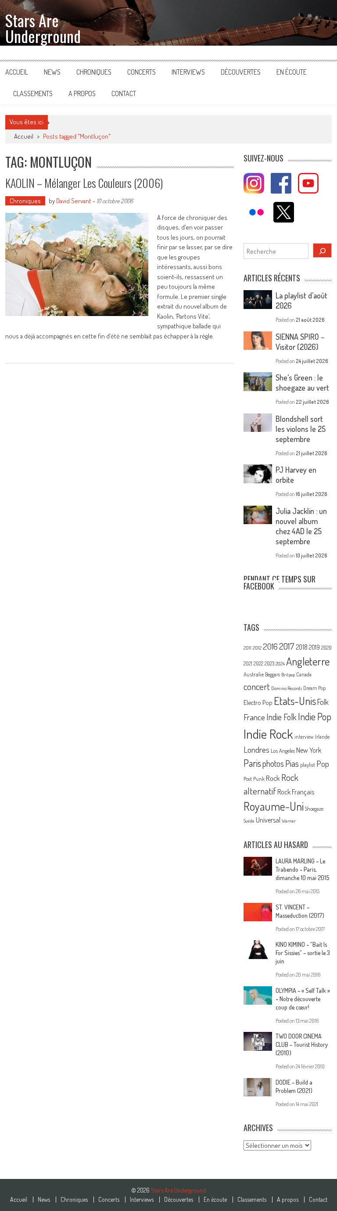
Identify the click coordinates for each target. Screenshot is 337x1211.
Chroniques (93, 72)
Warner (289, 821)
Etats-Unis (295, 701)
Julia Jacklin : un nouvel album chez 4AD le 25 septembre (301, 526)
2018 (302, 647)
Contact (123, 93)
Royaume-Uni (274, 806)
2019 (314, 647)
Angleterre (308, 661)
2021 (248, 663)
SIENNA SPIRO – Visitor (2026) (300, 342)
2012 (257, 648)
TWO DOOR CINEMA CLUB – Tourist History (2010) (302, 1044)
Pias (292, 763)
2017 (286, 646)
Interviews (188, 72)
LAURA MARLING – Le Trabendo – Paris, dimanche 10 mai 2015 (302, 869)
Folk (323, 702)
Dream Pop (314, 688)
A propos (82, 93)
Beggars (272, 674)
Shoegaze (314, 808)
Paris (252, 763)
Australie (254, 674)
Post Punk (254, 778)
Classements (33, 93)
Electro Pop (258, 702)
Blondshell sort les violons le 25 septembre (301, 429)
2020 (326, 647)
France (254, 717)
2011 (247, 648)
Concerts (141, 72)
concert (257, 686)
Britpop (288, 675)
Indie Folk (281, 717)
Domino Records (286, 688)
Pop (322, 763)
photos (273, 763)
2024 (280, 664)
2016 (270, 646)
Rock (273, 778)
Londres (256, 749)
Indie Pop (314, 716)
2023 (269, 663)
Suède (249, 821)
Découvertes (241, 72)
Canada (304, 674)
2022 (258, 663)
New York (308, 750)
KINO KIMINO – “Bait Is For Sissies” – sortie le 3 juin (303, 953)
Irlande (322, 736)
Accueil (16, 72)
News (52, 72)
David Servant (73, 201)
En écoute (291, 72)
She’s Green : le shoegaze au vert (302, 382)
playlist (307, 764)
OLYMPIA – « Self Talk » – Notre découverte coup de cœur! (303, 999)
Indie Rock (268, 734)
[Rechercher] (322, 250)
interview (304, 736)
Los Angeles (283, 750)
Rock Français (295, 791)
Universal (268, 820)
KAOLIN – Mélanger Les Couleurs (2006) (84, 182)
